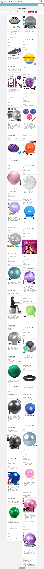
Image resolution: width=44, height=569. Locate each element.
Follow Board (31, 12)
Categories (16, 1)
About (21, 1)
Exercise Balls (12, 42)
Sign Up (40, 4)
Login (41, 1)
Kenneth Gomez (28, 43)
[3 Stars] (11, 37)
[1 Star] (10, 37)
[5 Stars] (28, 39)
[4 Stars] (12, 37)
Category (19, 12)
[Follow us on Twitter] (26, 1)
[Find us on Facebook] (24, 1)
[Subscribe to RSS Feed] (28, 1)
